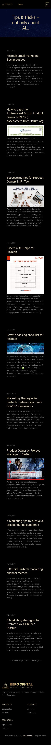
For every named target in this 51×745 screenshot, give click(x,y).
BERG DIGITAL (39, 685)
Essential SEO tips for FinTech (20, 250)
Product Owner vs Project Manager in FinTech (23, 452)
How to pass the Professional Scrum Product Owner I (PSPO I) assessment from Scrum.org (25, 115)
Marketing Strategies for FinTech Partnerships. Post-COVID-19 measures (24, 402)
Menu (20, 4)
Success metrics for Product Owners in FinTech (25, 179)
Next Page (36, 660)
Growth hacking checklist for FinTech (25, 337)
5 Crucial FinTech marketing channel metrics (25, 571)
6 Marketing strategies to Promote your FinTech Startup (23, 624)
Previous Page (16, 660)
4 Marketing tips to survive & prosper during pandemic (25, 523)
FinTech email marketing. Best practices (23, 57)
